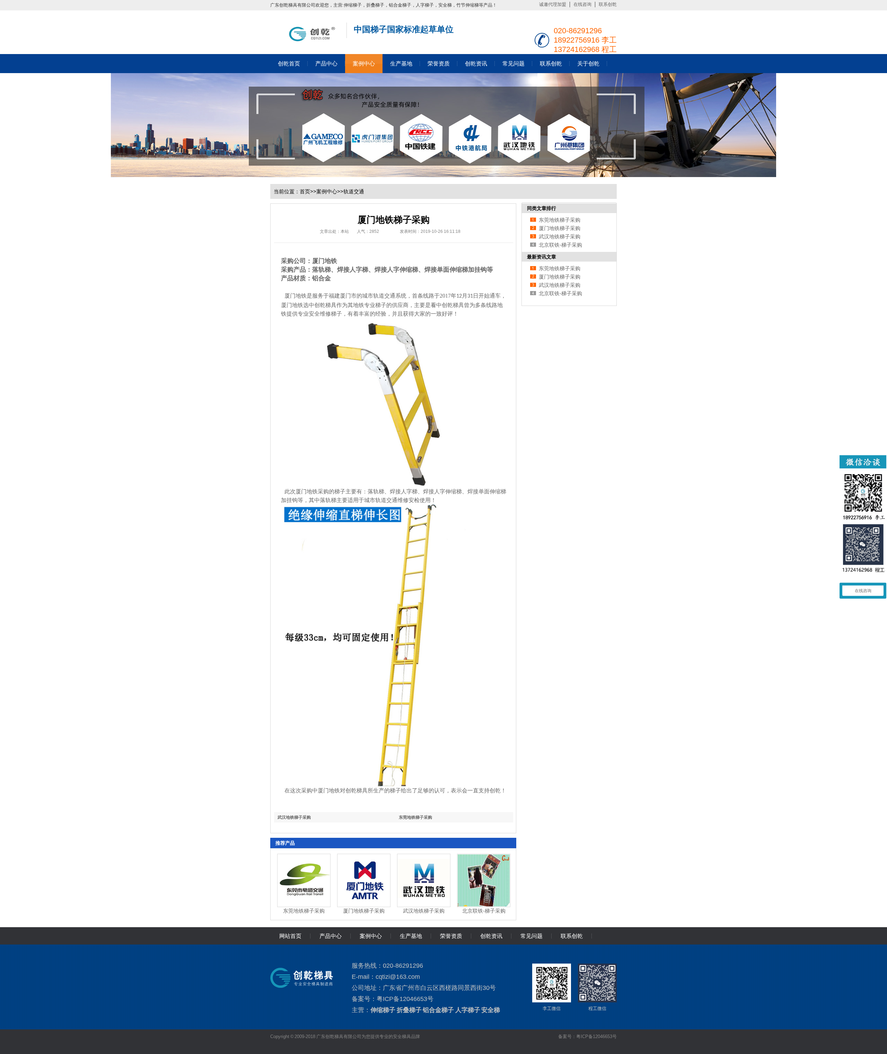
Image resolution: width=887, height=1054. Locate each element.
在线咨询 (582, 4)
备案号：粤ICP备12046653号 (587, 1036)
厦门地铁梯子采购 (364, 911)
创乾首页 (289, 64)
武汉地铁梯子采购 (294, 817)
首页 (305, 191)
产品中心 (326, 64)
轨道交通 (353, 191)
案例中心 (364, 64)
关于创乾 (588, 64)
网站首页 (290, 936)
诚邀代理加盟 (552, 4)
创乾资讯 (476, 64)
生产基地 (401, 64)
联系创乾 (608, 4)
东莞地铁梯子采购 (415, 817)
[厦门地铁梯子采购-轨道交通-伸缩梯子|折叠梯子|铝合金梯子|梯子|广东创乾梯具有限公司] (305, 40)
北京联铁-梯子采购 (484, 911)
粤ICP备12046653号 (405, 998)
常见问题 (513, 64)
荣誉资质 (439, 64)
